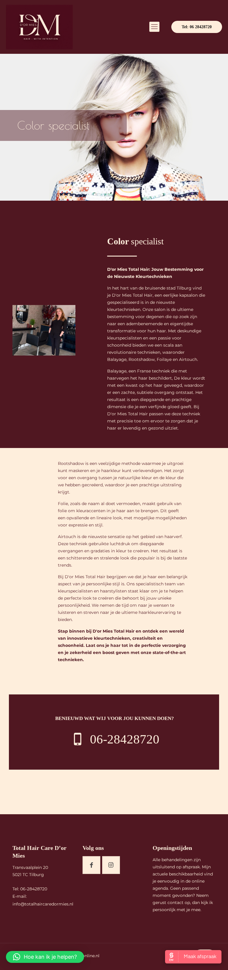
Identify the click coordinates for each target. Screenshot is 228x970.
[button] (45, 957)
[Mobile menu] (154, 27)
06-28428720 (33, 889)
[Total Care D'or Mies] (39, 27)
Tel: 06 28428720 (197, 27)
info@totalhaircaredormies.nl (42, 904)
